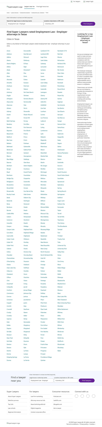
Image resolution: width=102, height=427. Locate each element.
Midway (43, 197)
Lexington (44, 92)
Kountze (26, 341)
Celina (8, 252)
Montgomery (45, 220)
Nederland (44, 236)
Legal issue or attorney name (38, 378)
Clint (8, 280)
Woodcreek (61, 344)
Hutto (25, 280)
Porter (43, 335)
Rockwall (60, 83)
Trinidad (60, 236)
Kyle (25, 347)
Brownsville (10, 191)
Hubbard (26, 264)
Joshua (26, 296)
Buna (8, 204)
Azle (8, 118)
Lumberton (44, 130)
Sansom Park (62, 124)
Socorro (60, 165)
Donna (9, 354)
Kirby (25, 335)
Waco (59, 264)
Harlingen (27, 201)
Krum (25, 344)
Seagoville (61, 137)
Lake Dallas (44, 60)
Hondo (26, 245)
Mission (43, 210)
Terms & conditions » (72, 424)
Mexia (42, 191)
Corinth (9, 306)
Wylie (59, 351)
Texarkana (61, 220)
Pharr (42, 299)
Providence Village (46, 357)
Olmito (43, 261)
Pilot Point (44, 303)
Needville (43, 239)
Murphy (43, 226)
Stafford (60, 197)
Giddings (26, 159)
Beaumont (10, 134)
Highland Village (28, 232)
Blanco (9, 156)
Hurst (25, 274)
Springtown (61, 194)
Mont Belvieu (45, 217)
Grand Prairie (28, 172)
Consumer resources (60, 391)
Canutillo (9, 223)
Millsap (43, 204)
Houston (26, 261)
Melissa (43, 178)
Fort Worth (27, 130)
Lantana (43, 70)
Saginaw (60, 102)
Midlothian (44, 194)
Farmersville (27, 102)
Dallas (8, 325)
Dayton (9, 328)
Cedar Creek (10, 239)
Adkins (9, 57)
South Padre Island (63, 175)
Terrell (59, 213)
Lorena (43, 114)
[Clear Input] (41, 24)
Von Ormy (61, 261)
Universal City (62, 245)
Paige (42, 268)
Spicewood (61, 181)
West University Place (64, 303)
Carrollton (10, 232)
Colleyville (10, 287)
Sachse (60, 98)
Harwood (26, 204)
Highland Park (28, 229)
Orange (43, 264)
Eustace (26, 83)
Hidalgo (26, 226)
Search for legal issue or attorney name (19, 21)
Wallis (59, 274)
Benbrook (10, 150)
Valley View (61, 252)
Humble (26, 271)
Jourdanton (27, 299)
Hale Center (27, 194)
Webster (60, 287)
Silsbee (60, 156)
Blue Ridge (10, 159)
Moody (43, 223)
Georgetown (27, 156)
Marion (43, 159)
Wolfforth (60, 341)
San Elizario (61, 111)
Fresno (26, 134)
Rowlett (60, 92)
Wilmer (60, 325)
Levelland (43, 86)
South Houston (62, 172)
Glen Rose (27, 162)
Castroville (10, 236)
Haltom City (27, 197)
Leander (43, 79)
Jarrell (25, 287)
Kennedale (27, 322)
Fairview (26, 95)
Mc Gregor (44, 165)
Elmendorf (27, 70)
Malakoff (43, 143)
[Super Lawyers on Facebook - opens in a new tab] (76, 396)
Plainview (43, 312)
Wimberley (61, 328)
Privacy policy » (84, 424)
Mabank (43, 137)
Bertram (9, 153)
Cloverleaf (10, 284)
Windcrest (61, 331)
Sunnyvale (61, 207)
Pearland (43, 290)
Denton (9, 344)
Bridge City (10, 178)
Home (8, 12)
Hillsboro (26, 239)
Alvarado (9, 79)
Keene (25, 312)
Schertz (60, 130)
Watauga (60, 277)
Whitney (60, 312)
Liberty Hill (44, 98)
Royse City (61, 95)
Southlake (61, 178)
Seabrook (60, 134)
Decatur (9, 335)
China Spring (11, 261)
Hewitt (26, 223)
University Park (62, 248)
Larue (42, 73)
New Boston (44, 242)
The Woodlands (62, 226)
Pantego (43, 280)
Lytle (42, 134)
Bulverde (9, 201)
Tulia (59, 242)
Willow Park (61, 319)
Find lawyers (88, 24)
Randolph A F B (62, 51)
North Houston (45, 252)
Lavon (42, 76)
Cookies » (92, 424)
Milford (43, 201)
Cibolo (9, 264)
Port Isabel (44, 328)
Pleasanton (44, 319)
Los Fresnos (44, 118)
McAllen (43, 169)
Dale (8, 322)
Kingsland (27, 328)
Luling (42, 127)
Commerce (10, 293)
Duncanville (27, 51)
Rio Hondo (61, 70)
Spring (60, 188)
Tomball (60, 229)
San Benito (61, 108)
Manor (43, 150)
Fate (25, 105)
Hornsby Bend (28, 255)
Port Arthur (44, 325)
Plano (42, 315)
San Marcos (61, 118)
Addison (9, 54)
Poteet (43, 341)
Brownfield (10, 188)
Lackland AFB (45, 54)
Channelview (10, 258)
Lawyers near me (29, 6)
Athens (9, 108)
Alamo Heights (11, 63)
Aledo (8, 70)
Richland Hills (62, 63)
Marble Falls (44, 156)
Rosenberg (61, 86)
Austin (9, 114)
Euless (25, 79)
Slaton (59, 159)
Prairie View (44, 344)
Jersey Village (28, 290)
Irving (25, 284)
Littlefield (43, 105)
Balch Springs (11, 121)
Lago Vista (44, 57)
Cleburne (9, 271)
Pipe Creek (44, 309)
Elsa (25, 73)
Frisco (25, 137)
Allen (8, 73)
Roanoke (60, 76)
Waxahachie (61, 280)
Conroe (9, 296)
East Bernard (27, 54)
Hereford (26, 220)
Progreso (43, 351)
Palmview (43, 274)
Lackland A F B (45, 51)
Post (42, 338)
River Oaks (61, 73)
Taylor (59, 210)
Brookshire (10, 185)
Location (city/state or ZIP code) (54, 21)
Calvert (9, 217)
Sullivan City (61, 204)
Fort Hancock (28, 127)
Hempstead (27, 217)
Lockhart (43, 111)
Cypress (9, 319)
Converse (9, 299)
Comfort (9, 290)
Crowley (9, 315)
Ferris (25, 108)
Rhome (60, 57)
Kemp (25, 319)
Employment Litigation (25, 12)
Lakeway (43, 63)
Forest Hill (27, 118)
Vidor (59, 258)
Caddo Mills (10, 213)
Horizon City (27, 252)
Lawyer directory (14, 12)
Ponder (43, 322)
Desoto (9, 347)
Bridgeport (10, 181)
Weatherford (61, 284)
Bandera (9, 124)
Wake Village (61, 268)
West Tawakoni (62, 299)
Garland (26, 153)
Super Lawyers (13, 391)
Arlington (9, 98)
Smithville (60, 162)
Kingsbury (27, 325)
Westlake (60, 306)
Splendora (61, 185)
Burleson (9, 207)
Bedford (9, 137)
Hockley (26, 242)
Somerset (60, 169)
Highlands (27, 236)
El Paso (26, 63)
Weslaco (60, 290)
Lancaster (44, 67)
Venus (59, 255)
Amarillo (9, 83)
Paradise (43, 284)
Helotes (26, 213)
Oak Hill (43, 258)
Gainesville (27, 146)
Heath (25, 210)
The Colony (61, 223)
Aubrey (9, 111)
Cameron (9, 220)
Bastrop (9, 127)
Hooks (26, 248)
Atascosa (9, 105)
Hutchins (26, 277)
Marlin (43, 162)
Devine (9, 351)
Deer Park (10, 338)
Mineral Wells (45, 207)
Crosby (9, 312)
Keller (25, 315)
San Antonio (61, 105)
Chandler (9, 255)
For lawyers (34, 391)
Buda (8, 197)
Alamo (9, 60)
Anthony (9, 92)
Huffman (26, 268)
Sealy (59, 140)
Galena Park (27, 150)
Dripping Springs (12, 357)
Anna (8, 89)
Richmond (61, 67)
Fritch (25, 140)
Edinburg (26, 60)
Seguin (60, 143)
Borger (9, 169)
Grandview (27, 175)
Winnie (60, 335)
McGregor (44, 172)
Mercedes (44, 181)
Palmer (43, 271)
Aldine (9, 67)
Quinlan (43, 360)
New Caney (44, 248)
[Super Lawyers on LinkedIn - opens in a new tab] (93, 396)
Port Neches (44, 331)
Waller (59, 271)
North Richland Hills (47, 255)
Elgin (25, 67)
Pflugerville (44, 296)
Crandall (9, 309)
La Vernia (26, 360)
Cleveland (10, 274)
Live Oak (43, 108)
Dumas (9, 360)
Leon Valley (44, 83)
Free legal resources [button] (42, 6)
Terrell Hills (61, 217)
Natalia (43, 232)
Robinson (60, 79)
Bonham (9, 165)
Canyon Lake (10, 229)
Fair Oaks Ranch (28, 92)
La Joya (26, 354)
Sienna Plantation (63, 153)
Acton (8, 51)
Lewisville (43, 89)
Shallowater (61, 150)
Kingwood (27, 331)
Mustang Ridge (45, 229)
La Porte (26, 357)
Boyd (8, 172)
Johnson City (27, 293)
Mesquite (43, 188)
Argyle (9, 95)
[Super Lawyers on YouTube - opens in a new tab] (87, 396)
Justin (25, 303)
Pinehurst (44, 306)
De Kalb (9, 331)
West (59, 293)
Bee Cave (9, 140)
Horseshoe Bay (28, 258)
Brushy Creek (11, 194)
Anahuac (9, 86)
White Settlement (63, 309)
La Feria (26, 351)
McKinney (44, 175)
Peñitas (43, 293)
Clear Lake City (11, 268)
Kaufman (26, 309)
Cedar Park (10, 245)
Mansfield (44, 153)
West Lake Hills (62, 296)
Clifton (9, 277)
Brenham (9, 175)
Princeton (44, 347)
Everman (26, 86)
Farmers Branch (28, 98)
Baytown (9, 130)
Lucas (42, 124)
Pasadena (44, 287)
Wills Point (61, 322)
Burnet (9, 210)
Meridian (43, 185)
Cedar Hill (10, 242)
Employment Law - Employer (38, 12)
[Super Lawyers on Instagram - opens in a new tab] (82, 396)
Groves (26, 188)
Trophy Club (61, 239)
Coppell (9, 303)
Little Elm (43, 102)
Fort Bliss (26, 124)
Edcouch (26, 57)
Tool (59, 232)
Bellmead (9, 146)
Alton (8, 76)
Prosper (43, 354)
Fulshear (26, 143)
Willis (59, 315)
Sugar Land (61, 201)
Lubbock (43, 121)
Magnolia (43, 140)
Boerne (9, 162)
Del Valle (9, 341)
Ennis (25, 76)
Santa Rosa (61, 127)
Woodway (61, 347)
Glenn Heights (28, 165)
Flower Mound (28, 114)
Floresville (27, 111)
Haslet (25, 207)
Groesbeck (27, 185)
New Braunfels (45, 245)
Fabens (26, 89)
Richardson (61, 60)
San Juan (60, 114)
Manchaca (44, 146)
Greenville (27, 181)
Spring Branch (62, 191)
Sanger (60, 121)
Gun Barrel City (28, 191)
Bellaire (9, 143)
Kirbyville (26, 338)
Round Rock (61, 89)
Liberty (43, 95)
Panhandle (44, 277)
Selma (59, 146)
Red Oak (60, 54)
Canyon (9, 226)
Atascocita (10, 102)
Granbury (26, 169)
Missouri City (44, 213)
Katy (25, 306)
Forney (26, 121)
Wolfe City (61, 338)
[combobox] (25, 24)
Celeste (9, 248)
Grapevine (27, 178)
